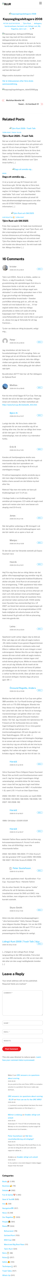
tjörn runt (22, 29)
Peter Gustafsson (11, 23)
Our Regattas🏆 (8, 217)
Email (7, 1032)
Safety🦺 (6, 1262)
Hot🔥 (5, 1204)
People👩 (6, 1222)
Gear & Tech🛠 (8, 1199)
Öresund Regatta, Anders (23, 688)
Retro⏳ (5, 1253)
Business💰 (7, 1186)
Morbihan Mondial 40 (15, 100)
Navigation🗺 (8, 1208)
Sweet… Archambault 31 (28, 104)
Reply (40, 269)
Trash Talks (16, 132)
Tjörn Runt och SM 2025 (15, 220)
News (4, 173)
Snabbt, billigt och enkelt (27, 1157)
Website (7, 1041)
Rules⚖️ (5, 1257)
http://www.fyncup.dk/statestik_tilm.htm (19, 405)
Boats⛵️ (5, 1181)
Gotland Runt (9, 1235)
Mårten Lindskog (15, 1115)
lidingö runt (32, 26)
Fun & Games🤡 (8, 1195)
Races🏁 (5, 1226)
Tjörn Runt (27, 23)
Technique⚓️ (7, 1266)
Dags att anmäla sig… (14, 176)
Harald (13, 761)
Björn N (13, 413)
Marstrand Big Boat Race (14, 1244)
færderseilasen (10, 26)
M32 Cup (7, 1240)
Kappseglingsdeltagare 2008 (22, 19)
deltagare (37, 23)
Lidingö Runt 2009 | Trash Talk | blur (21, 941)
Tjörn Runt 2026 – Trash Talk (17, 135)
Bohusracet (9, 1231)
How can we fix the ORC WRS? (29, 1099)
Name (6, 1023)
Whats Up (6, 1275)
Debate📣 (6, 1190)
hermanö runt (22, 26)
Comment (8, 993)
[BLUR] (6, 4)
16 (31, 29)
